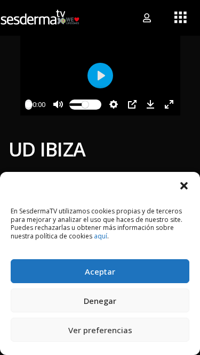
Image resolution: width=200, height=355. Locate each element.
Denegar (100, 300)
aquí (100, 236)
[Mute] (58, 104)
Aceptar (100, 271)
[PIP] (132, 104)
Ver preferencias (100, 330)
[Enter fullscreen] (169, 104)
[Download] (150, 104)
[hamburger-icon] (180, 18)
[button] (184, 185)
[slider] (28, 105)
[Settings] (113, 104)
